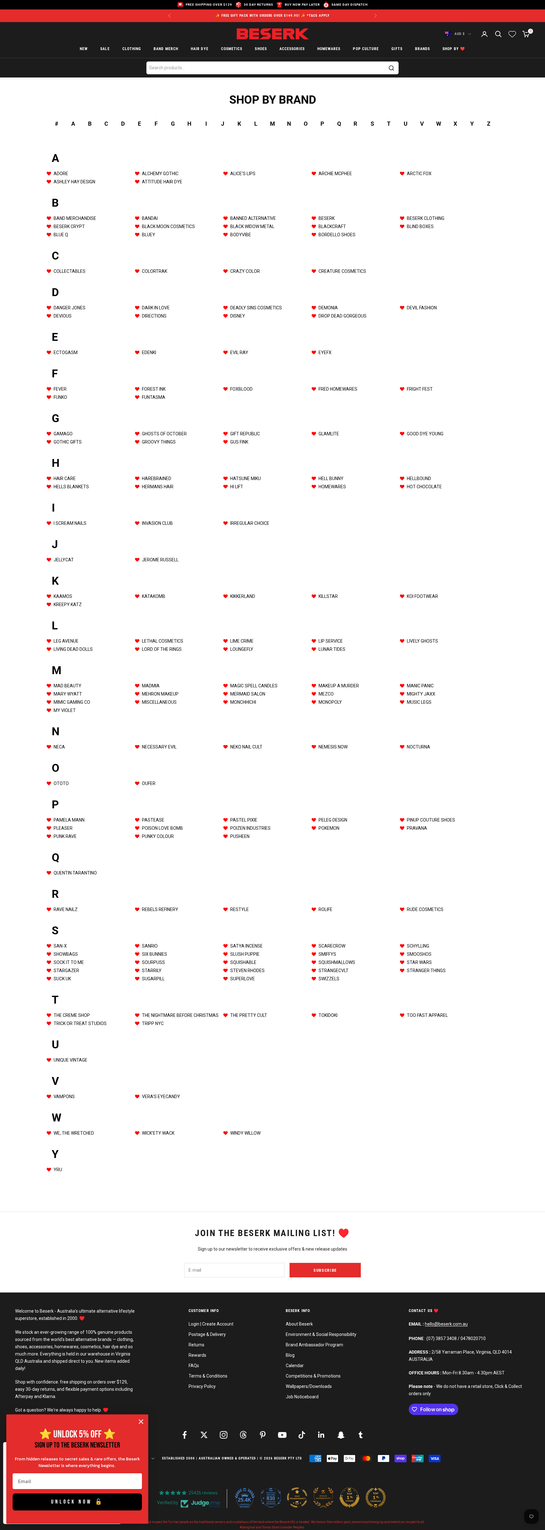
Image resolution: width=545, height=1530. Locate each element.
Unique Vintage (70, 1060)
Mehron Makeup (160, 693)
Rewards (197, 1355)
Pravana (417, 828)
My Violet (65, 710)
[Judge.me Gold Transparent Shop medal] (297, 1497)
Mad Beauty (67, 685)
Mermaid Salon (247, 693)
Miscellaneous (159, 702)
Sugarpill (153, 978)
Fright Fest (420, 389)
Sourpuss (153, 962)
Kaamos (63, 596)
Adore (61, 173)
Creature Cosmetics (342, 271)
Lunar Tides (332, 649)
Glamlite (329, 433)
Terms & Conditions (208, 1375)
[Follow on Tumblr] (360, 1435)
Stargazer (66, 970)
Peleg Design (333, 819)
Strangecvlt (334, 970)
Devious (63, 315)
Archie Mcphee (335, 173)
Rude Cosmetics (425, 909)
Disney (237, 315)
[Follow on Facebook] (184, 1435)
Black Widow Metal (252, 226)
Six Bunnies (154, 954)
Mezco (326, 693)
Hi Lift (236, 486)
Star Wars (419, 962)
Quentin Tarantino (75, 872)
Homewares (332, 486)
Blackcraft (332, 226)
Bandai (150, 218)
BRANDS (422, 49)
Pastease (153, 819)
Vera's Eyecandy (161, 1096)
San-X (60, 945)
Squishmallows (337, 962)
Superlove (242, 978)
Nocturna (418, 746)
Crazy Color (245, 271)
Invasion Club (157, 523)
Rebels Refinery (160, 909)
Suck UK (62, 978)
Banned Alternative (253, 218)
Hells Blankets (71, 486)
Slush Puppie (245, 954)
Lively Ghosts (422, 641)
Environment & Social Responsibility (321, 1334)
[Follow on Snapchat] (341, 1435)
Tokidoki (328, 1015)
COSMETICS (232, 49)
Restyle (239, 909)
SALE (104, 49)
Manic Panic (420, 685)
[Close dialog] (141, 1421)
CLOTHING (131, 49)
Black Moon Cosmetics (168, 226)
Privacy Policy (202, 1386)
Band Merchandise (75, 218)
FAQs (194, 1365)
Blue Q (61, 234)
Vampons (64, 1096)
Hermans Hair (157, 486)
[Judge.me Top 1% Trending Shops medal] (376, 1497)
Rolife (325, 909)
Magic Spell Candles (254, 685)
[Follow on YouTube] (282, 1435)
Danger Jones (69, 307)
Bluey (148, 234)
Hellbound (419, 478)
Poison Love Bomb (162, 828)
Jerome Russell (160, 559)
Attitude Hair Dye (162, 181)
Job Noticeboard (302, 1396)
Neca (59, 746)
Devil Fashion (422, 307)
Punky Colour (158, 836)
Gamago (63, 433)
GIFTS (396, 49)
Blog (290, 1355)
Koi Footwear (422, 596)
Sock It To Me (69, 962)
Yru (58, 1169)
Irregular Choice (249, 523)
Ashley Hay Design (74, 181)
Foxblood (241, 389)
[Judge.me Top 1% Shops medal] (349, 1497)
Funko (60, 397)
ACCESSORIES (292, 49)
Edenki (149, 352)
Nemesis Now (333, 746)
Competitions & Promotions (313, 1375)
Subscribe (325, 1270)
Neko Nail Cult (246, 746)
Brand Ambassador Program (314, 1344)
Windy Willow (245, 1133)
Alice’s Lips (242, 173)
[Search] (391, 68)
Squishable (243, 962)
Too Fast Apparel (427, 1015)
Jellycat (64, 559)
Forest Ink (154, 389)
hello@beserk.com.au (446, 1324)
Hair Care (65, 478)
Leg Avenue (66, 641)
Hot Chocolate (424, 486)
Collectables (69, 271)
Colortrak (154, 271)
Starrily (151, 970)
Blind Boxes (420, 226)
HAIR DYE (199, 49)
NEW (84, 49)
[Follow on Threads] (243, 1435)
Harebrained (156, 478)
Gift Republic (245, 433)
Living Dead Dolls (73, 649)
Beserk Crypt (69, 226)
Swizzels (329, 978)
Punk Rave (65, 836)
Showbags (66, 954)
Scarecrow (332, 945)
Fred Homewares (338, 389)
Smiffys (327, 954)
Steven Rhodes (247, 970)
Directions (154, 315)
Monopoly (330, 702)
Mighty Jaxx (421, 693)
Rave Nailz (66, 909)
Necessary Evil (159, 746)
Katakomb (153, 596)
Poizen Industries (250, 828)
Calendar (295, 1365)
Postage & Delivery (207, 1334)
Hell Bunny (331, 478)
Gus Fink (239, 441)
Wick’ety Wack (158, 1133)
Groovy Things (159, 441)
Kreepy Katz (68, 604)
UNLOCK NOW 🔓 (77, 1501)
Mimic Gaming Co (72, 702)
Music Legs (419, 702)
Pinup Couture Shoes (431, 819)
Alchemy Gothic (160, 173)
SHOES (261, 49)
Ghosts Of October (164, 433)
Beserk (327, 218)
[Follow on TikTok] (302, 1435)
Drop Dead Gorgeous (342, 315)
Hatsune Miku (245, 478)
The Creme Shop (72, 1015)
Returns (196, 1344)
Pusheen (239, 836)
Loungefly (241, 649)
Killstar (328, 596)
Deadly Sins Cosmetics (256, 307)
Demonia (328, 307)
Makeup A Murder (339, 685)
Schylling (418, 945)
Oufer (148, 783)
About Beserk (299, 1324)
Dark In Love (156, 307)
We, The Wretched (74, 1133)
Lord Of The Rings (162, 649)
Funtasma (153, 397)
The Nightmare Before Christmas (180, 1015)
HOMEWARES (329, 49)
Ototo (61, 783)
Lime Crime (242, 641)
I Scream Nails (70, 523)
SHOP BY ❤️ (453, 49)
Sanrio (150, 945)
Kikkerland (242, 596)
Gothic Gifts (68, 441)
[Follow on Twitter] (204, 1435)
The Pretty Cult (248, 1015)
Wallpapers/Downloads (309, 1386)
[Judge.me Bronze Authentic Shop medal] (323, 1497)
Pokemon (329, 828)
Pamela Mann (69, 819)
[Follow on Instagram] (223, 1435)
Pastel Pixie (243, 819)
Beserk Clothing (425, 218)
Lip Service (331, 641)
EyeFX (325, 352)
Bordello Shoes (337, 234)
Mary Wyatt (68, 693)
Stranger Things (426, 970)
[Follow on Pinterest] (262, 1435)
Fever (60, 389)
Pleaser (63, 828)
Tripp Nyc (153, 1023)
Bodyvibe (240, 234)
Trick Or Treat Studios (80, 1023)
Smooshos (419, 954)
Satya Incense (246, 945)
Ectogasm (66, 352)
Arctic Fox (419, 173)
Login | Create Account (211, 1324)
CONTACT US (421, 1311)
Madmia (151, 685)
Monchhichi (243, 702)
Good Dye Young (425, 433)
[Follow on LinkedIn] (321, 1435)
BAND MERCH (166, 49)
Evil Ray (239, 352)
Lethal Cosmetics (162, 641)
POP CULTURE (366, 49)
